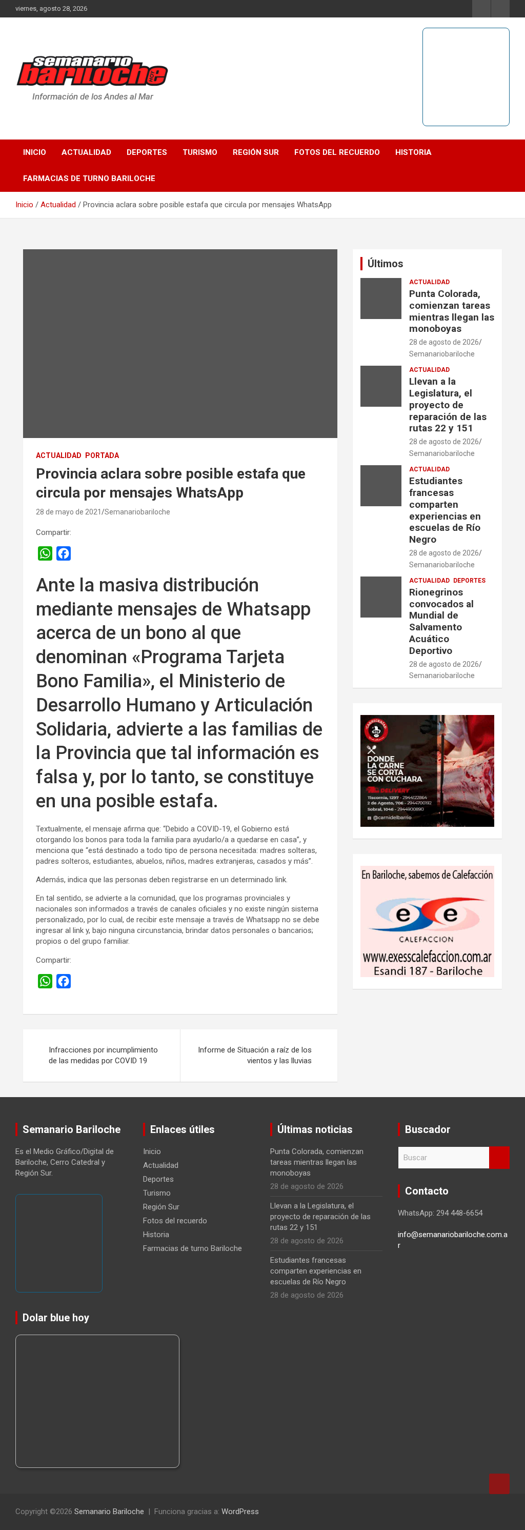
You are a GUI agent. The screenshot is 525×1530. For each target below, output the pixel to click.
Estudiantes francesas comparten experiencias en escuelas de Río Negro (445, 510)
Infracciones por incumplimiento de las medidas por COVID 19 (103, 1055)
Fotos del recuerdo (337, 152)
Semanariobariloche (137, 512)
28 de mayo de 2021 (69, 512)
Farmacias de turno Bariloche (89, 178)
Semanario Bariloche (109, 1511)
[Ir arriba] (499, 1484)
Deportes (147, 152)
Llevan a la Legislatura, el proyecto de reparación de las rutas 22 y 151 (448, 404)
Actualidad (86, 152)
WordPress (240, 1511)
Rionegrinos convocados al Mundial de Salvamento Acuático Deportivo (441, 621)
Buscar (499, 1157)
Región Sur (256, 152)
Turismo (200, 152)
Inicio (34, 152)
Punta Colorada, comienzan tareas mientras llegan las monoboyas (451, 311)
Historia (413, 152)
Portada (102, 455)
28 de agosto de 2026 (444, 342)
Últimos (385, 263)
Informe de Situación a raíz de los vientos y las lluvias (255, 1055)
